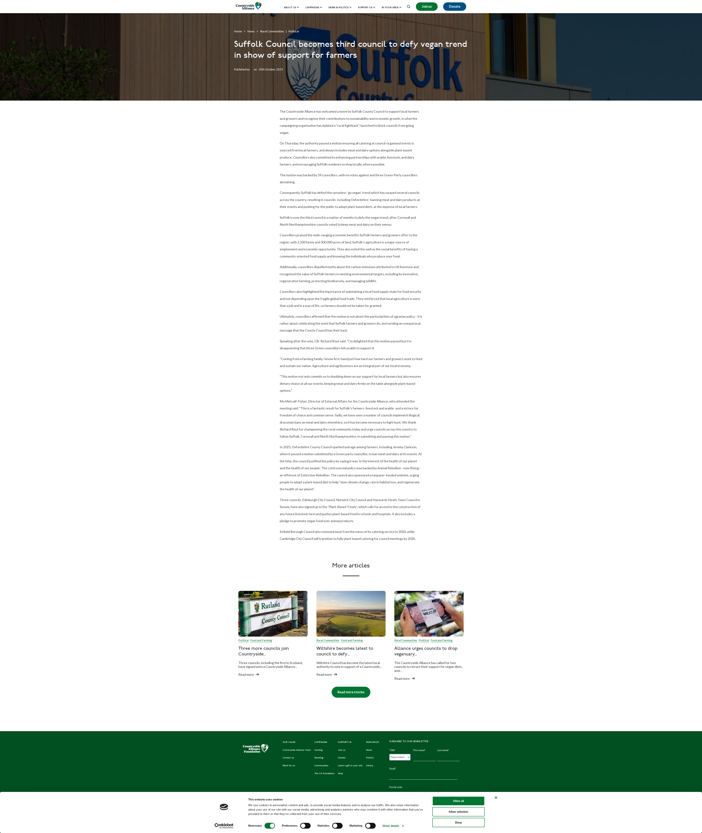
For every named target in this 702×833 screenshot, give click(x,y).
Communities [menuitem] (321, 766)
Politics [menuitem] (370, 758)
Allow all (458, 800)
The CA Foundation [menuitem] (324, 773)
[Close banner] (496, 797)
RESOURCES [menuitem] (372, 742)
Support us (365, 8)
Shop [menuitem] (340, 773)
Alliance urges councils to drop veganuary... (425, 651)
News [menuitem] (369, 750)
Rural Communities (272, 31)
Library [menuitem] (369, 766)
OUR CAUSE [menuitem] (289, 742)
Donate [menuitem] (342, 758)
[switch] (305, 826)
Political (293, 31)
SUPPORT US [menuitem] (344, 742)
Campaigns (312, 8)
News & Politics (339, 8)
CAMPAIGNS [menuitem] (320, 742)
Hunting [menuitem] (318, 750)
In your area (390, 8)
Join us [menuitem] (341, 750)
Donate (454, 6)
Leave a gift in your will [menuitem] (350, 766)
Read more (246, 674)
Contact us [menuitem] (288, 758)
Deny (458, 822)
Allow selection (458, 811)
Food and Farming (261, 640)
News (251, 31)
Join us (427, 6)
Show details (390, 825)
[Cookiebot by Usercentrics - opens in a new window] (224, 826)
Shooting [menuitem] (318, 758)
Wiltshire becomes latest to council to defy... (344, 651)
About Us (290, 8)
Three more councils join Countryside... (263, 651)
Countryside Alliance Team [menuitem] (297, 750)
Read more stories (348, 690)
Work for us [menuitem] (289, 766)
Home (238, 31)
